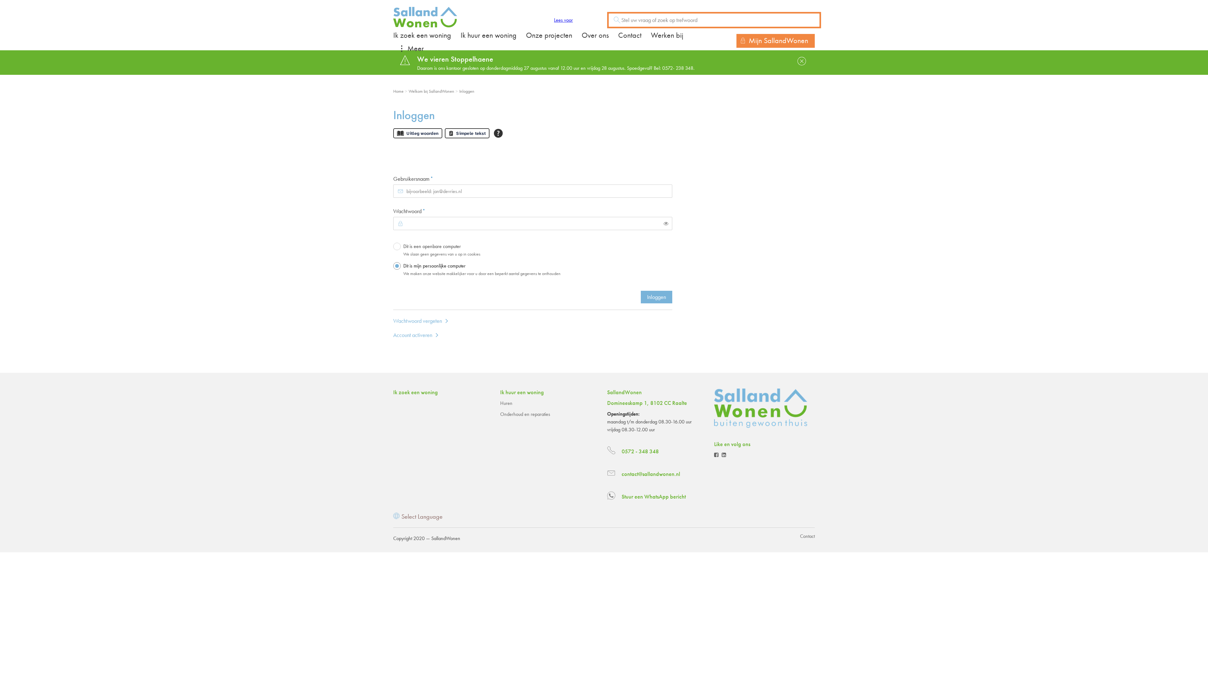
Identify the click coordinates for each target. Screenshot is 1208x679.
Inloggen (656, 297)
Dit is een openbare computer (441, 250)
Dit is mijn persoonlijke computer (482, 269)
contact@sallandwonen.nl (651, 474)
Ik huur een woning (489, 35)
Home (398, 91)
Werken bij (667, 35)
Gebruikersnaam (423, 178)
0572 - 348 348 (640, 451)
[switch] (666, 223)
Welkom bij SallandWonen (431, 91)
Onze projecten (549, 35)
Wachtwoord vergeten (417, 320)
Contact (629, 35)
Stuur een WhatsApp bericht (654, 496)
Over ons (595, 35)
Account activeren (412, 335)
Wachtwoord (419, 211)
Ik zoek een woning (422, 35)
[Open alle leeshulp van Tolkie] (498, 133)
